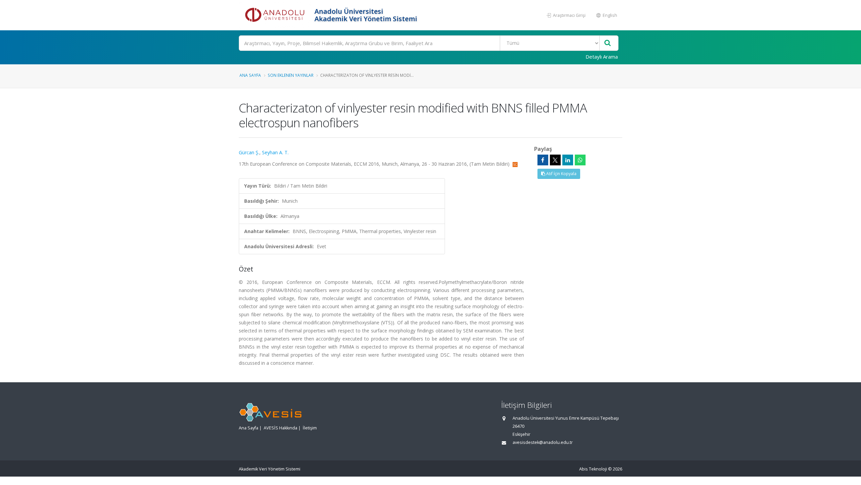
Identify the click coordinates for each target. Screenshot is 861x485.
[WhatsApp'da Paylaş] (580, 160)
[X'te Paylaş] (555, 160)
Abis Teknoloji (593, 469)
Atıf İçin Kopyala (560, 173)
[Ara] (607, 43)
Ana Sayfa (250, 75)
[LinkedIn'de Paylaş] (567, 160)
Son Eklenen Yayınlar (290, 75)
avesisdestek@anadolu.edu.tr (543, 442)
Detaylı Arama (602, 56)
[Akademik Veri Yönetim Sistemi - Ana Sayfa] (276, 15)
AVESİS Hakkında (280, 428)
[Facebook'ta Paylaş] (542, 160)
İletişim (310, 428)
